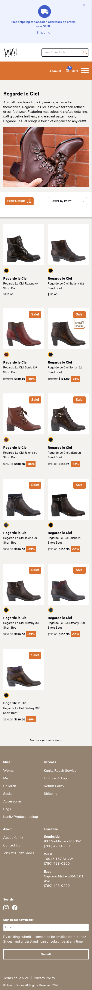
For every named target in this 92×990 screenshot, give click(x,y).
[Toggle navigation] (85, 70)
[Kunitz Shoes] (10, 52)
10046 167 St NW (58, 859)
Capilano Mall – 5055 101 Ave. (63, 879)
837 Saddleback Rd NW (62, 841)
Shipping (43, 32)
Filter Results (16, 201)
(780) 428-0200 (57, 846)
